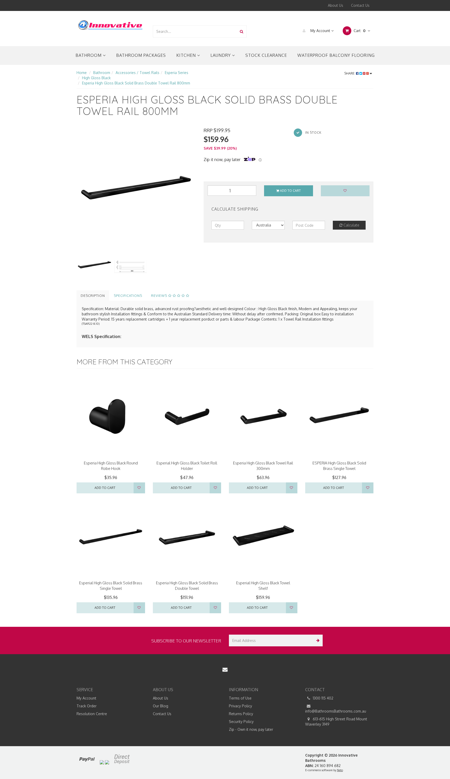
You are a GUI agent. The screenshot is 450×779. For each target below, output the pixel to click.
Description (93, 295)
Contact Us (360, 5)
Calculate (350, 225)
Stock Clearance (266, 55)
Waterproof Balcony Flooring (336, 55)
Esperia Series (176, 72)
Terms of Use (240, 698)
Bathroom (89, 55)
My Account (320, 30)
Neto (340, 770)
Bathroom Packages (141, 55)
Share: (350, 73)
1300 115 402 (322, 698)
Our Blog (160, 706)
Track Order (87, 706)
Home (82, 72)
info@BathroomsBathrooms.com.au (335, 711)
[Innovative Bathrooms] (110, 24)
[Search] (241, 31)
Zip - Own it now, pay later (251, 729)
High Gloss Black (96, 78)
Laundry (221, 55)
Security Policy (241, 721)
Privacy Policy (240, 706)
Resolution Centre (92, 713)
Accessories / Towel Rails (137, 72)
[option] (136, 187)
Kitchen (186, 55)
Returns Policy (241, 713)
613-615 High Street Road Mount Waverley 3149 (336, 721)
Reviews (159, 295)
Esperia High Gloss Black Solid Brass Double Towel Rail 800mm (136, 83)
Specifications (128, 295)
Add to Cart (290, 191)
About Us (335, 5)
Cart (359, 30)
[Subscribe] (317, 640)
